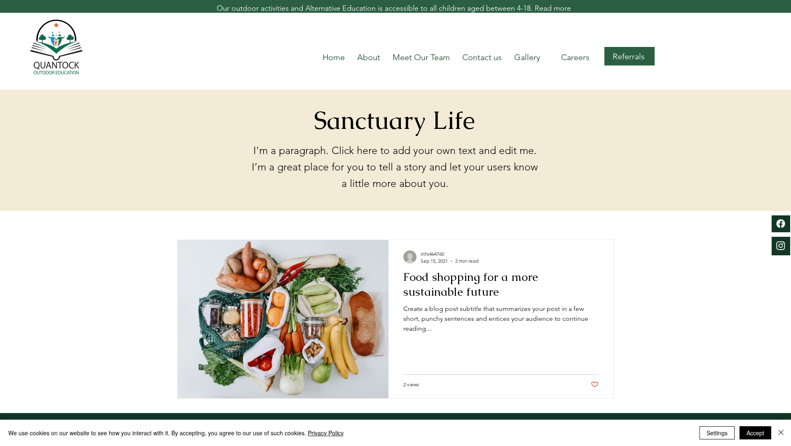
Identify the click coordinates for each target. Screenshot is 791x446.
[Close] (781, 432)
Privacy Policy (326, 433)
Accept (755, 433)
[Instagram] (780, 245)
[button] (629, 56)
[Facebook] (780, 223)
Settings (717, 433)
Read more (553, 8)
